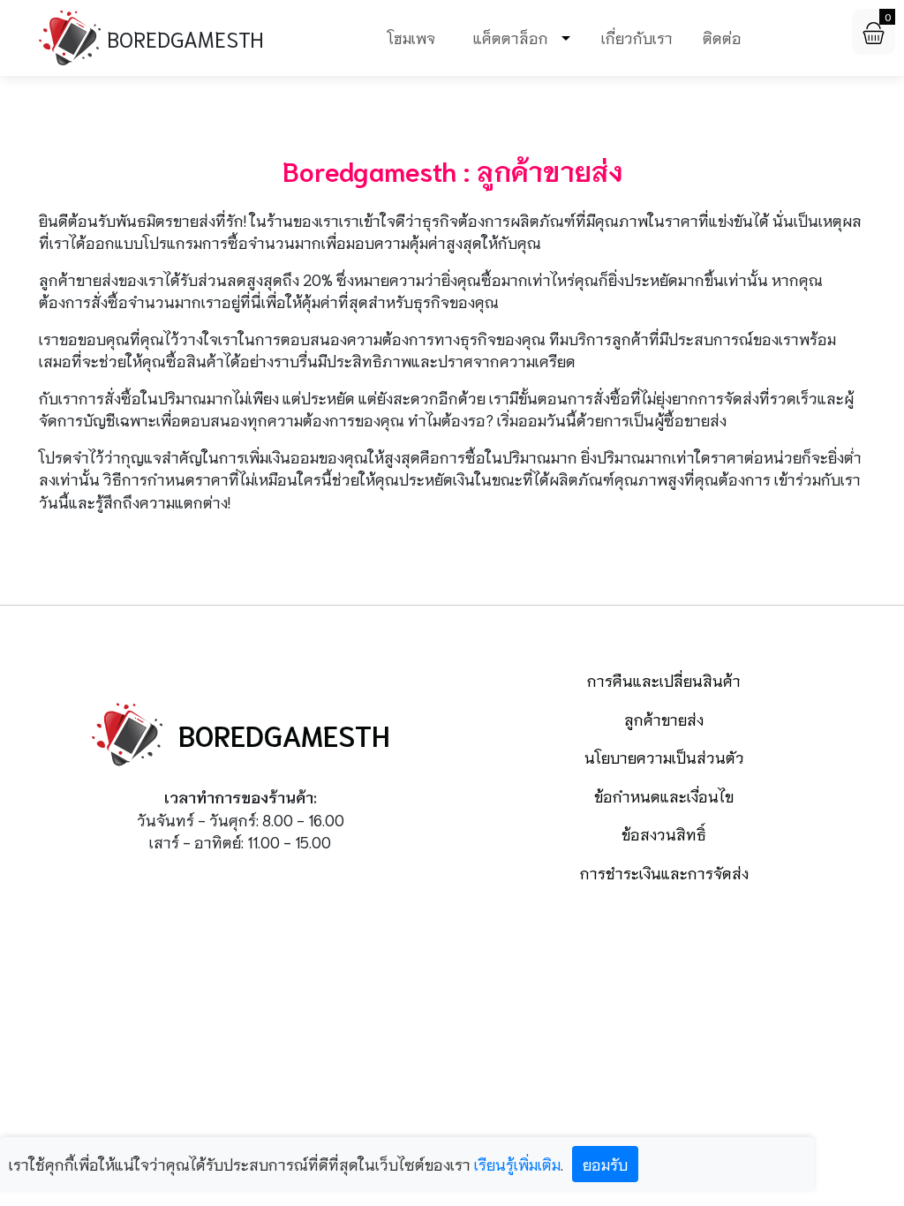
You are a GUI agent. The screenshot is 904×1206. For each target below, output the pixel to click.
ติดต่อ (722, 37)
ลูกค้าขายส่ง (664, 718)
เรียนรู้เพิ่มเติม (517, 1163)
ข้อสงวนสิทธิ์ (664, 833)
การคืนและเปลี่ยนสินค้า (664, 680)
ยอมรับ (605, 1163)
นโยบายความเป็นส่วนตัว (664, 756)
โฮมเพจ (411, 37)
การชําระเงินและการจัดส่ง (664, 872)
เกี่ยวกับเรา (637, 37)
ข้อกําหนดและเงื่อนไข (664, 795)
